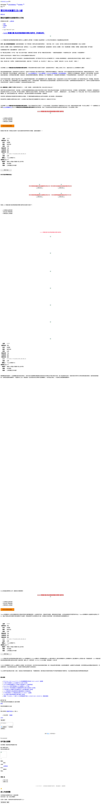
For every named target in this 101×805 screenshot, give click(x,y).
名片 (4, 27)
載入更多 (3, 720)
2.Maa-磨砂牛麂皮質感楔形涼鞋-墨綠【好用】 (14, 694)
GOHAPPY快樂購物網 (52, 73)
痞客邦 (8, 711)
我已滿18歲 (3, 802)
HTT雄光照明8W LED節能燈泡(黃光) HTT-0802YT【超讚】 (17, 692)
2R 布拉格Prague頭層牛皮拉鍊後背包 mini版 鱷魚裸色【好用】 (18, 689)
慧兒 (2, 703)
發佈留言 (3, 728)
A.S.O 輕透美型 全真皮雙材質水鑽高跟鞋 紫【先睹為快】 (17, 691)
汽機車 (10, 715)
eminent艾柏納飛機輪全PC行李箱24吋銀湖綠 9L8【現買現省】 (18, 684)
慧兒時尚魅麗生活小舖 (12, 10)
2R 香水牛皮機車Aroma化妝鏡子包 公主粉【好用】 (15, 683)
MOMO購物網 (42, 73)
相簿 (4, 24)
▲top (2, 717)
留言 (11, 711)
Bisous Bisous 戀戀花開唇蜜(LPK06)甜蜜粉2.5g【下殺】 (16, 686)
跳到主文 (3, 14)
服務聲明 (63, 786)
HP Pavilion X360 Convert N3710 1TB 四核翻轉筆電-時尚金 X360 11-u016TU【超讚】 (23, 681)
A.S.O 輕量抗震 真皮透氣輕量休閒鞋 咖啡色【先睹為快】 (24, 33)
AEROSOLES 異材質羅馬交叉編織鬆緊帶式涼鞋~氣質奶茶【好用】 (19, 687)
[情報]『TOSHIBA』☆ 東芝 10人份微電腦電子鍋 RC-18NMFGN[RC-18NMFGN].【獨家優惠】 (26, 696)
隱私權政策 (58, 786)
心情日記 (12, 21)
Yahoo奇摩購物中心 (32, 73)
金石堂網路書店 (62, 73)
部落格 (5, 25)
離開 (8, 802)
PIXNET (40, 786)
